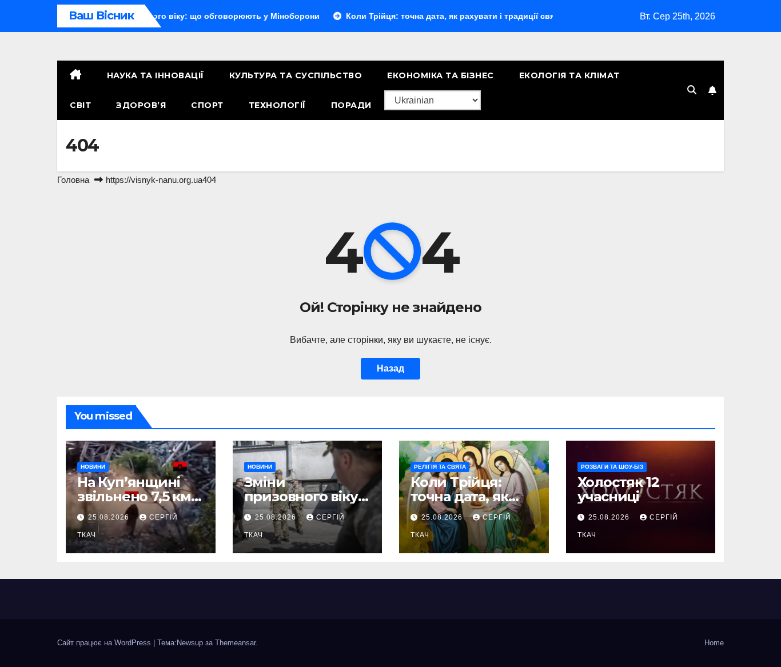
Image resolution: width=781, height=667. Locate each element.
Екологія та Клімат (569, 75)
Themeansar (235, 642)
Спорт (207, 105)
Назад (390, 368)
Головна (73, 180)
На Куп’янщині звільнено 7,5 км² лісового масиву (136, 496)
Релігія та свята (440, 467)
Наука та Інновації (155, 75)
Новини (93, 467)
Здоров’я (141, 105)
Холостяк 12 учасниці (618, 489)
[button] (691, 90)
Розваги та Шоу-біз (612, 467)
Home (714, 642)
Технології (277, 105)
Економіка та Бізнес (440, 75)
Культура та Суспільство (295, 75)
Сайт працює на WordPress (105, 642)
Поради (351, 105)
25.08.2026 (110, 517)
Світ (80, 105)
